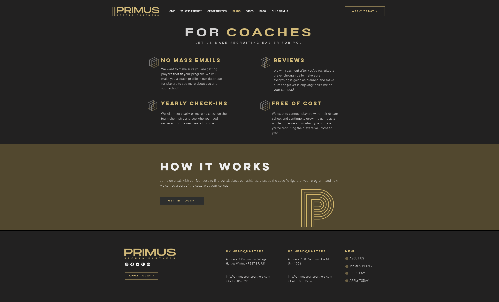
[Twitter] (137, 264)
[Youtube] (148, 264)
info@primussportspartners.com (248, 277)
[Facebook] (132, 264)
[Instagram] (126, 264)
